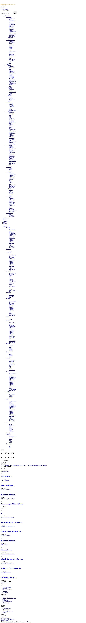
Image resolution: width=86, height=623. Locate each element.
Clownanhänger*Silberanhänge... (12, 504)
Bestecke (10, 88)
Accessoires (11, 89)
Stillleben (11, 190)
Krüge (8, 167)
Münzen (9, 111)
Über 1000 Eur (12, 36)
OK (2, 449)
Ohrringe (9, 145)
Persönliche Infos (7, 608)
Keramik (10, 169)
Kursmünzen (11, 113)
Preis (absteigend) (43, 465)
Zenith (10, 57)
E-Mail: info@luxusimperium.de (7, 619)
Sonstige (10, 21)
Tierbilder (11, 193)
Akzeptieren (3, 4)
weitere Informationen (10, 4)
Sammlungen (11, 216)
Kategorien (5, 592)
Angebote (5, 588)
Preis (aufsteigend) (35, 465)
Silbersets (11, 103)
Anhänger (9, 17)
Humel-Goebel (12, 99)
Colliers (8, 123)
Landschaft (11, 192)
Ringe (8, 65)
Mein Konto (5, 217)
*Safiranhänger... (6, 476)
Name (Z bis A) (27, 465)
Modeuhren (11, 41)
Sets (8, 101)
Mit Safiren (11, 27)
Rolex (10, 53)
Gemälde (9, 188)
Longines (11, 48)
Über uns (5, 219)
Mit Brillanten (12, 26)
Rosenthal (11, 98)
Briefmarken (9, 213)
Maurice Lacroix (12, 50)
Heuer (10, 49)
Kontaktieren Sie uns (7, 589)
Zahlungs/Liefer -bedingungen (9, 598)
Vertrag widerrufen (5, 620)
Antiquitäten (9, 37)
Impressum (5, 600)
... (1, 513)
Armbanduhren (10, 40)
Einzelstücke (11, 118)
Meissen (10, 96)
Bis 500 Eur (11, 35)
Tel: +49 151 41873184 (6, 618)
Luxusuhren (11, 44)
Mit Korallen (11, 82)
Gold (10, 61)
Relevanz (3, 464)
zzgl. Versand (27, 621)
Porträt (10, 191)
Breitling (10, 46)
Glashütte (11, 47)
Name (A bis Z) (20, 465)
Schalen (10, 93)
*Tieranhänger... (6, 550)
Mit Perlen (11, 30)
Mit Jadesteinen (12, 20)
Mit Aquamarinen (12, 31)
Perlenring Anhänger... (8, 577)
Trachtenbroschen (12, 174)
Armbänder (9, 196)
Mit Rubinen (11, 29)
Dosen (10, 94)
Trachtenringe (11, 18)
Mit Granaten (11, 25)
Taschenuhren (10, 60)
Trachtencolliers (12, 133)
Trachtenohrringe (12, 148)
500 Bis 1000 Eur (12, 34)
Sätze (10, 116)
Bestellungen (6, 609)
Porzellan (9, 95)
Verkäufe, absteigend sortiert (7, 465)
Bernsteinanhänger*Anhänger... (11, 522)
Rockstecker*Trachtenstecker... (11, 531)
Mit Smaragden (12, 72)
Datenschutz (5, 602)
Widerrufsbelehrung (7, 601)
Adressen (5, 612)
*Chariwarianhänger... (8, 495)
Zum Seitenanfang (5, 582)
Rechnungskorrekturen (8, 611)
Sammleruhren (12, 42)
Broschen (9, 171)
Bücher (8, 164)
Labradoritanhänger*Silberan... (12, 559)
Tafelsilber (9, 87)
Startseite (6, 15)
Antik (10, 19)
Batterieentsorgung (7, 587)
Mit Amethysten (12, 24)
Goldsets (10, 107)
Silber (10, 32)
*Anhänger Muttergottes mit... (11, 568)
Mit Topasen (11, 23)
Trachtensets (11, 105)
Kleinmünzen (11, 112)
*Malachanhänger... (7, 485)
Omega (10, 52)
